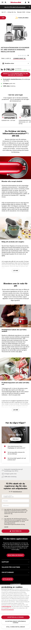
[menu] (2, 2)
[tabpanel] (15, 62)
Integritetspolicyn (17, 491)
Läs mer (15, 270)
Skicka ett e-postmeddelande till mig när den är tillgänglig (15, 74)
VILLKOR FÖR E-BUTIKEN (11, 567)
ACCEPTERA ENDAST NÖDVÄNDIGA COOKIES (15, 622)
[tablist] (13, 58)
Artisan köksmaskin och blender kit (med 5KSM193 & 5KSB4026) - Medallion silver (15, 50)
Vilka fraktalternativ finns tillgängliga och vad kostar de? (16, 447)
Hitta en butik (7, 579)
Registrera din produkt (15, 555)
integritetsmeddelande (7, 609)
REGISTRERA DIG (16, 531)
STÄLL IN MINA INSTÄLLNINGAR (15, 626)
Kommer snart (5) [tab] (19, 58)
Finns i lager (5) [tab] (6, 58)
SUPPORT (5, 562)
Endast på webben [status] (23, 18)
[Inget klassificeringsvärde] (22, 55)
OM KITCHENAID (8, 572)
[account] (25, 2)
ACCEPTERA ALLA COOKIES (15, 617)
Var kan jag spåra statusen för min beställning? (16, 453)
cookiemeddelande (6, 606)
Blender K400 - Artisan (23, 12)
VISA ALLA (16, 439)
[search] (5, 2)
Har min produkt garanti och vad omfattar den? (17, 459)
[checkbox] (2, 510)
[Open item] (3, 117)
